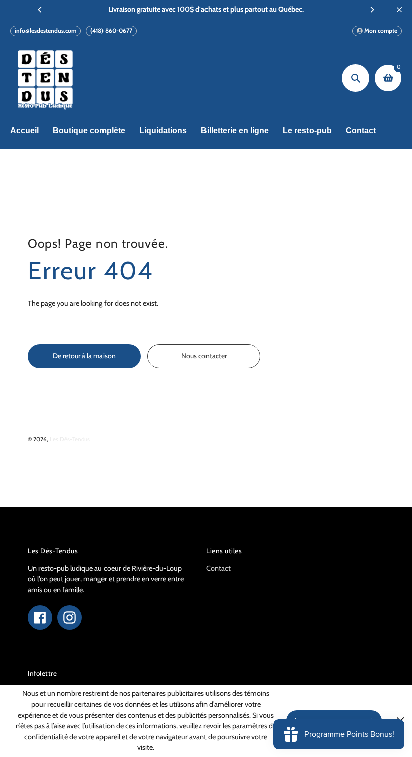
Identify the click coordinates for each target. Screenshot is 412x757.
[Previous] (40, 10)
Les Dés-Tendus (70, 439)
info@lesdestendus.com (45, 30)
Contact (218, 568)
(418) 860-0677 (111, 30)
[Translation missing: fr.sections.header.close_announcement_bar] (399, 10)
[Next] (372, 10)
